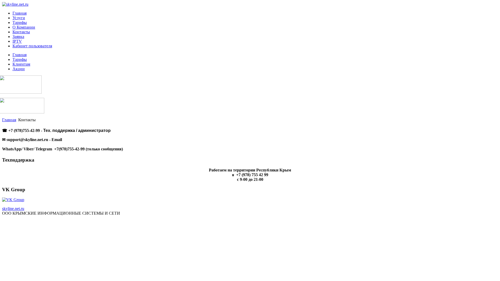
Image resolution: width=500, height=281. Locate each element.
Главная (9, 120)
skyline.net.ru (13, 208)
